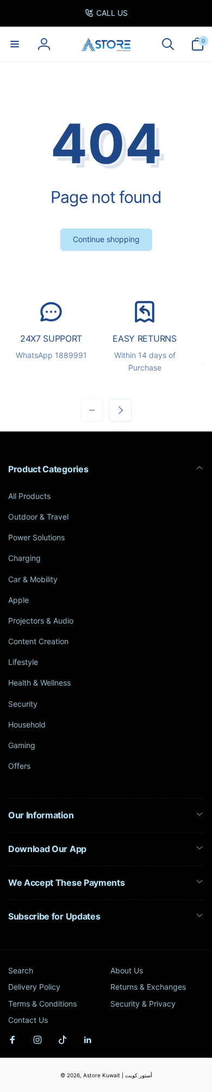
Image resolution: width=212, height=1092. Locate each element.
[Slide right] (120, 410)
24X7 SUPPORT (51, 338)
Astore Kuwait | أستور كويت (117, 1075)
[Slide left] (91, 410)
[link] (106, 13)
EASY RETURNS (144, 338)
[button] (15, 44)
